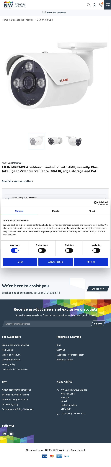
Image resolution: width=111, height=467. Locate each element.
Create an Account (11, 355)
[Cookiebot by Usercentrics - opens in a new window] (96, 203)
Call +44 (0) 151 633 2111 (73, 413)
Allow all (91, 262)
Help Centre (7, 350)
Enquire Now (98, 289)
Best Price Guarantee (56, 13)
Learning (61, 350)
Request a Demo (65, 359)
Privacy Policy (8, 364)
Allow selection (55, 262)
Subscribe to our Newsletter (70, 355)
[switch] (42, 250)
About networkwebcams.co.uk (16, 390)
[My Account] (94, 5)
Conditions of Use (11, 359)
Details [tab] (55, 211)
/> (3, 26)
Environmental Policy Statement (17, 409)
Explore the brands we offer (15, 345)
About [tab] (92, 211)
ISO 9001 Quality (10, 404)
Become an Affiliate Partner (15, 394)
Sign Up (98, 323)
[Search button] (88, 5)
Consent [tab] (19, 211)
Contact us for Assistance (14, 369)
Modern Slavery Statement (15, 399)
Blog (59, 345)
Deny (20, 262)
